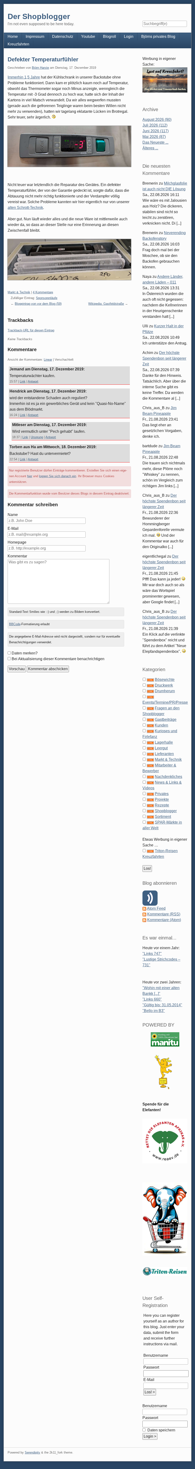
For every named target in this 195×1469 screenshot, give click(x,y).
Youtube (88, 36)
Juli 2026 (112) (154, 125)
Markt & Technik (19, 292)
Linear (48, 359)
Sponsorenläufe (46, 298)
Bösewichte (165, 680)
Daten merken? (25, 653)
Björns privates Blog (158, 36)
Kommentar (17, 556)
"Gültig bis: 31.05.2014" (162, 1005)
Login (128, 36)
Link (22, 381)
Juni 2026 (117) (155, 131)
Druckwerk (164, 685)
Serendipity (32, 1452)
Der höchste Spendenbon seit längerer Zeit (164, 358)
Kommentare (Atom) (164, 920)
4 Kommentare (43, 292)
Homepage (17, 542)
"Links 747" (152, 954)
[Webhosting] (165, 1039)
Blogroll (109, 36)
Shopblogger (166, 811)
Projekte (162, 799)
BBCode (14, 624)
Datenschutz (62, 36)
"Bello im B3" (153, 1011)
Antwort (33, 381)
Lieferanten (164, 754)
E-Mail (13, 528)
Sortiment (163, 817)
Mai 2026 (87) (154, 137)
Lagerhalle (164, 742)
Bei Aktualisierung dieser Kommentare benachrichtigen (58, 659)
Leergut (161, 748)
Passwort (151, 1367)
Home (13, 36)
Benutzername (155, 1355)
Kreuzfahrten (18, 44)
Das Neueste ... (155, 142)
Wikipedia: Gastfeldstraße (106, 303)
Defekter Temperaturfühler (43, 59)
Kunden (161, 725)
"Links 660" (152, 999)
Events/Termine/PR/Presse (165, 702)
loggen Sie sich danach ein (57, 476)
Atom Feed (156, 908)
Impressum (35, 36)
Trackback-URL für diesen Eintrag (31, 330)
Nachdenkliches (168, 777)
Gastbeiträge (165, 719)
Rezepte (162, 805)
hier (29, 476)
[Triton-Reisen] (164, 1271)
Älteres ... (150, 148)
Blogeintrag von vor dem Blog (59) (38, 303)
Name (13, 515)
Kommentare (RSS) (163, 914)
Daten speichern (160, 1430)
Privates (162, 794)
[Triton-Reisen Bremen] (164, 80)
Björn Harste (40, 67)
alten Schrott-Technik (25, 208)
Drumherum (165, 691)
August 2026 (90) (156, 120)
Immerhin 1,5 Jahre (24, 77)
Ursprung (37, 437)
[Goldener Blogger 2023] (164, 1072)
